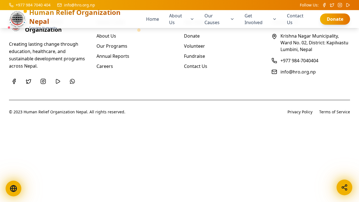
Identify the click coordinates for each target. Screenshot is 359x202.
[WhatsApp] (72, 81)
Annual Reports (112, 56)
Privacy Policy (299, 111)
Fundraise (194, 56)
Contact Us (195, 66)
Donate (335, 19)
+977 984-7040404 (299, 61)
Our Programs (111, 46)
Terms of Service (334, 111)
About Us (106, 36)
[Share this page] (344, 187)
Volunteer (194, 46)
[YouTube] (58, 81)
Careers (104, 66)
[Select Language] (13, 188)
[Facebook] (14, 81)
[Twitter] (29, 81)
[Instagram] (43, 81)
